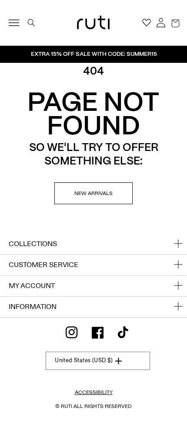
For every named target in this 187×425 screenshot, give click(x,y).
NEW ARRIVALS (93, 193)
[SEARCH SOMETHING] (31, 22)
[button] (175, 22)
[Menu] (18, 22)
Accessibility (94, 392)
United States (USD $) (84, 360)
